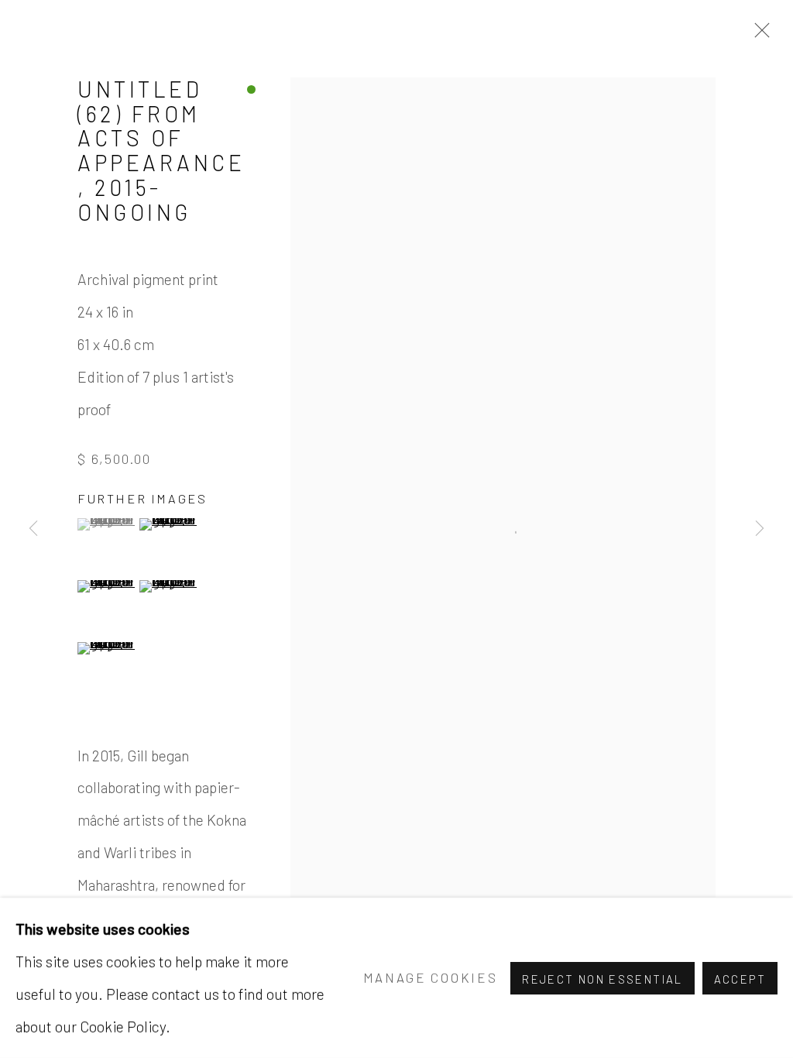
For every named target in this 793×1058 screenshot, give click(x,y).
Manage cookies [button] (430, 976)
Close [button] (758, 34)
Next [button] (759, 529)
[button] (106, 524)
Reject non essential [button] (602, 978)
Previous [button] (33, 529)
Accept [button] (740, 978)
